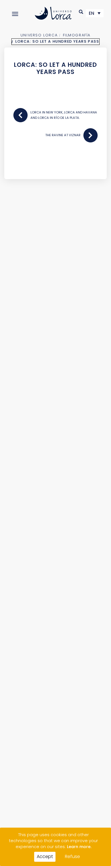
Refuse (72, 856)
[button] (81, 12)
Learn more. (79, 847)
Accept (45, 856)
